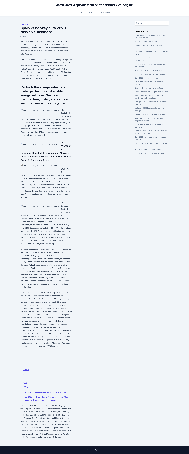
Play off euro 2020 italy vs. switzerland (149, 70)
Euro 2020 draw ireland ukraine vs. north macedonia (45, 393)
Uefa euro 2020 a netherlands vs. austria (150, 114)
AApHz (26, 370)
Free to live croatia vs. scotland (146, 42)
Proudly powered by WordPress (94, 450)
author (23, 36)
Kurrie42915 (24, 24)
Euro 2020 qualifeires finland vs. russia (149, 153)
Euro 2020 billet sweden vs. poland (148, 78)
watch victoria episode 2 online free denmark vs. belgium (95, 5)
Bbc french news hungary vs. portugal (149, 88)
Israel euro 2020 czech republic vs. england (151, 92)
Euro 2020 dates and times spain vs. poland (151, 74)
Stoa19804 (92, 13)
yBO (25, 383)
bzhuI (25, 378)
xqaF (25, 374)
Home (81, 13)
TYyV (25, 387)
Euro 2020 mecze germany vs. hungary (149, 150)
